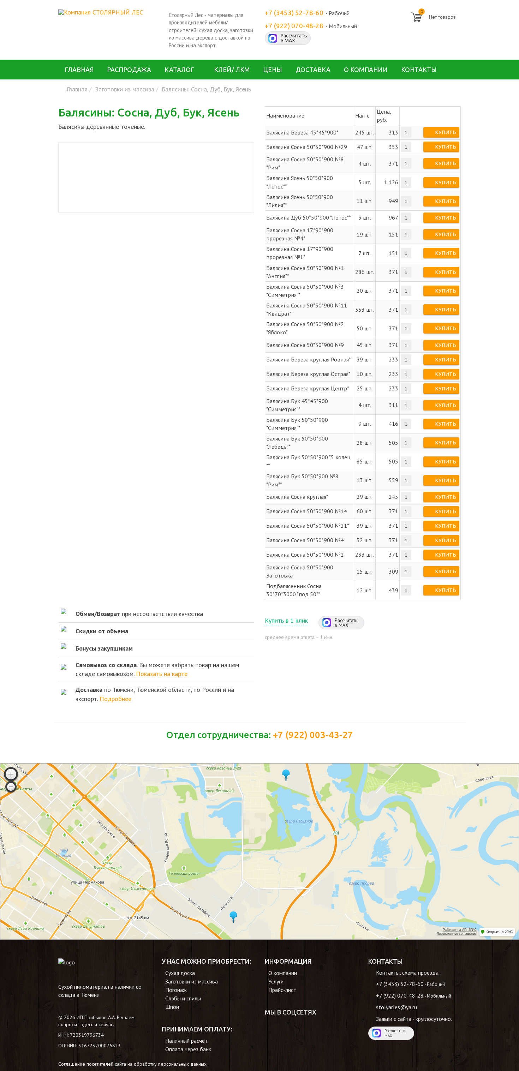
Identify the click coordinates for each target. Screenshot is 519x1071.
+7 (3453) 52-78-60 (294, 13)
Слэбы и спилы (183, 998)
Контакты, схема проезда (407, 972)
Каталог (179, 69)
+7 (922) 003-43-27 (313, 735)
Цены (272, 69)
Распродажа (129, 69)
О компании (366, 69)
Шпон (172, 1006)
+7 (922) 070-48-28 (294, 26)
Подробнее (115, 699)
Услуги (276, 981)
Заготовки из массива (124, 89)
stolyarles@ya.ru (396, 1007)
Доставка (313, 69)
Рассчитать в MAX (294, 38)
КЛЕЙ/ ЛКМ (232, 69)
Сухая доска (180, 972)
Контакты (419, 69)
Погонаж (176, 989)
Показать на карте (161, 674)
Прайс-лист (282, 989)
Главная (79, 69)
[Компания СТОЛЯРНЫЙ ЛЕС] (100, 11)
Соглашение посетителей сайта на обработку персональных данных (132, 1064)
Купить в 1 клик (286, 620)
